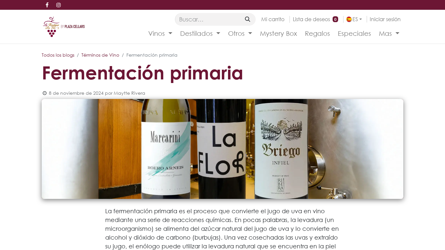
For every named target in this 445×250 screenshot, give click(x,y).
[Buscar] (247, 19)
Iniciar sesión (385, 19)
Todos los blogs (58, 55)
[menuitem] (160, 33)
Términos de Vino (100, 55)
